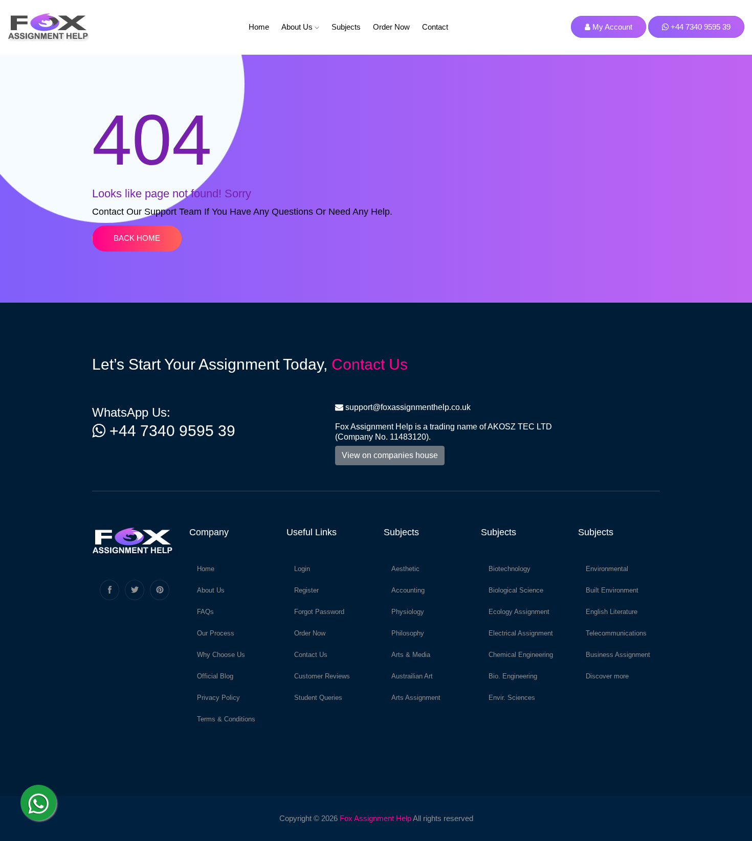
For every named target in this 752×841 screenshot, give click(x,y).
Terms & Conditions (226, 719)
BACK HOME (137, 238)
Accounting (408, 590)
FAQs (205, 612)
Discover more (607, 676)
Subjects (346, 26)
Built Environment (612, 590)
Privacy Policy (218, 697)
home (259, 26)
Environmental (607, 569)
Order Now (391, 26)
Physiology (407, 612)
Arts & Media (410, 654)
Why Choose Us (221, 654)
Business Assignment (618, 654)
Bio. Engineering (513, 676)
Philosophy (407, 633)
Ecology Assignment (519, 612)
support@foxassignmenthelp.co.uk (408, 407)
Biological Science (516, 590)
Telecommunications (616, 633)
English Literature (611, 612)
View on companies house (390, 455)
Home (205, 569)
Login (302, 569)
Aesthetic (405, 569)
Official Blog (215, 676)
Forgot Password (319, 612)
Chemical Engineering (521, 654)
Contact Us (369, 364)
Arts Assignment (415, 697)
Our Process (215, 633)
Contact (435, 26)
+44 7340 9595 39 (700, 26)
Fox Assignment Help (375, 818)
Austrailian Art (412, 676)
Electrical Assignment (521, 633)
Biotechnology (509, 569)
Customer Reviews (322, 676)
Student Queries (318, 697)
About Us (298, 26)
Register (306, 590)
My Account (611, 26)
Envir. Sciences (512, 697)
